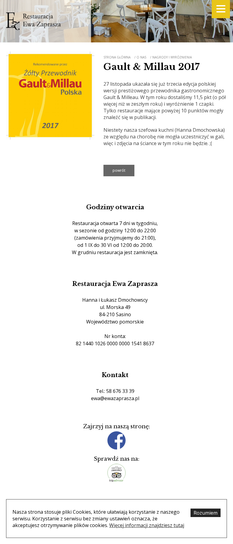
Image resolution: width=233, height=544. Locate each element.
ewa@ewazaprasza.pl (115, 398)
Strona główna (116, 57)
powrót (119, 170)
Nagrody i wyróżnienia (172, 57)
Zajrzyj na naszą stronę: (116, 426)
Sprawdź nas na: (116, 459)
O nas (141, 57)
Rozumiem (206, 512)
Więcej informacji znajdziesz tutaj (146, 525)
